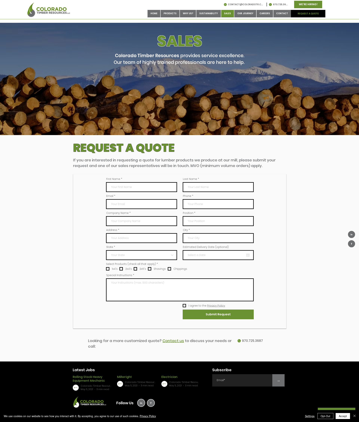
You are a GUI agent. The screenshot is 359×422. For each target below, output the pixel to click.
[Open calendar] (247, 255)
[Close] (354, 416)
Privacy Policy (148, 416)
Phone (187, 196)
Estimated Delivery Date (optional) (206, 247)
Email (109, 196)
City (185, 230)
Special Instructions (119, 275)
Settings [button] (309, 416)
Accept (343, 416)
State (109, 247)
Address (111, 230)
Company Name (117, 213)
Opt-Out (325, 416)
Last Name (190, 179)
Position (188, 213)
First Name (113, 179)
